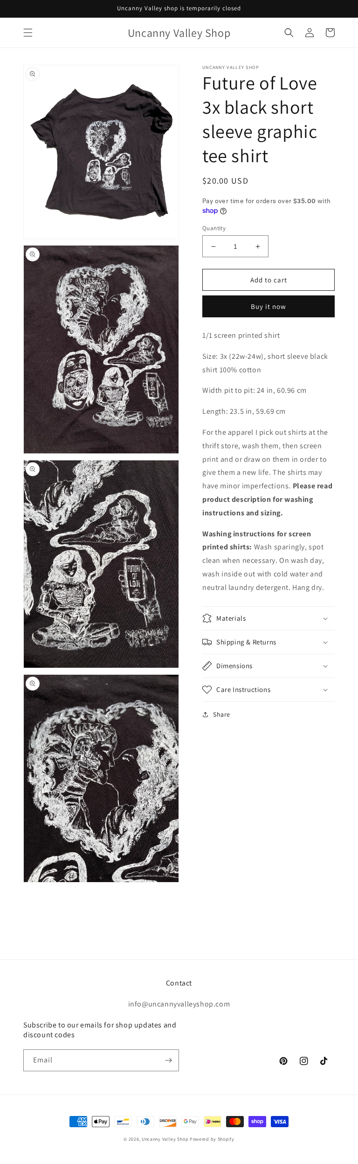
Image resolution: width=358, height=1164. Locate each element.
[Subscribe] (168, 1060)
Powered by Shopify (212, 1139)
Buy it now (268, 306)
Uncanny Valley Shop (165, 1139)
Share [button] (221, 714)
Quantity (214, 228)
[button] (28, 32)
